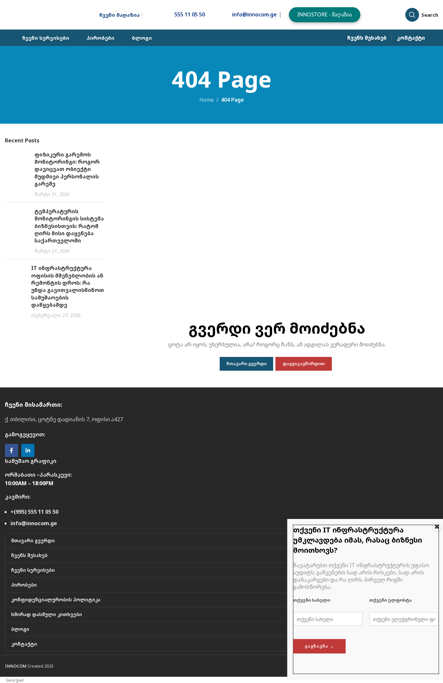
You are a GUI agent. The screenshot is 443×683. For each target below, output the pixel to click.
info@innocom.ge (33, 523)
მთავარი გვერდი (246, 363)
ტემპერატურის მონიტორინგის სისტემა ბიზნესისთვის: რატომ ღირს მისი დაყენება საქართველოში (69, 226)
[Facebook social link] (11, 450)
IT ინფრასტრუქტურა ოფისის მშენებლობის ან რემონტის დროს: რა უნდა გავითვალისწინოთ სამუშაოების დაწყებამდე (67, 286)
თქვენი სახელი (311, 600)
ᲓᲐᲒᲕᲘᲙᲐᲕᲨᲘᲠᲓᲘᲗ (304, 363)
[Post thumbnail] (17, 174)
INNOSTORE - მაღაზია (324, 14)
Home (206, 99)
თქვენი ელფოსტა (390, 600)
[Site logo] (41, 14)
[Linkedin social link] (27, 450)
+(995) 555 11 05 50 (34, 511)
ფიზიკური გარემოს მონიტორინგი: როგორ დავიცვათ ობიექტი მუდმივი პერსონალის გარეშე (67, 169)
